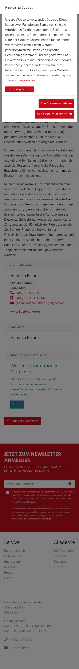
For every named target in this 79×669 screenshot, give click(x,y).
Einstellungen (16, 89)
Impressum (27, 80)
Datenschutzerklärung (49, 75)
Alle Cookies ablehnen (56, 103)
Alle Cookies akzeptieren (54, 114)
